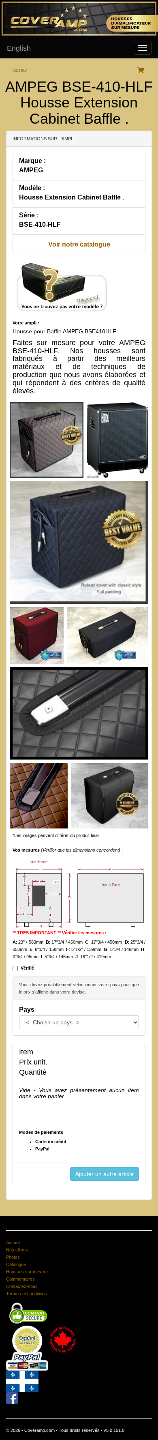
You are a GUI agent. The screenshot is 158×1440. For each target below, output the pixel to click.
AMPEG (31, 170)
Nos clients (17, 1249)
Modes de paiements (41, 1132)
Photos (13, 1257)
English (19, 48)
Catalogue (16, 1264)
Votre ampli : (26, 322)
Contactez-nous (22, 1286)
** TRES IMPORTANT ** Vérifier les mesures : (60, 932)
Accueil (13, 1242)
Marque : (32, 160)
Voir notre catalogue (79, 244)
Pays (26, 1009)
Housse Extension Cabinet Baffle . (71, 197)
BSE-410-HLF (40, 224)
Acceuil (20, 70)
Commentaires (20, 1279)
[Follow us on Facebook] (12, 1397)
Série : (28, 215)
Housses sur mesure (27, 1271)
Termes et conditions (26, 1293)
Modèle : (32, 188)
